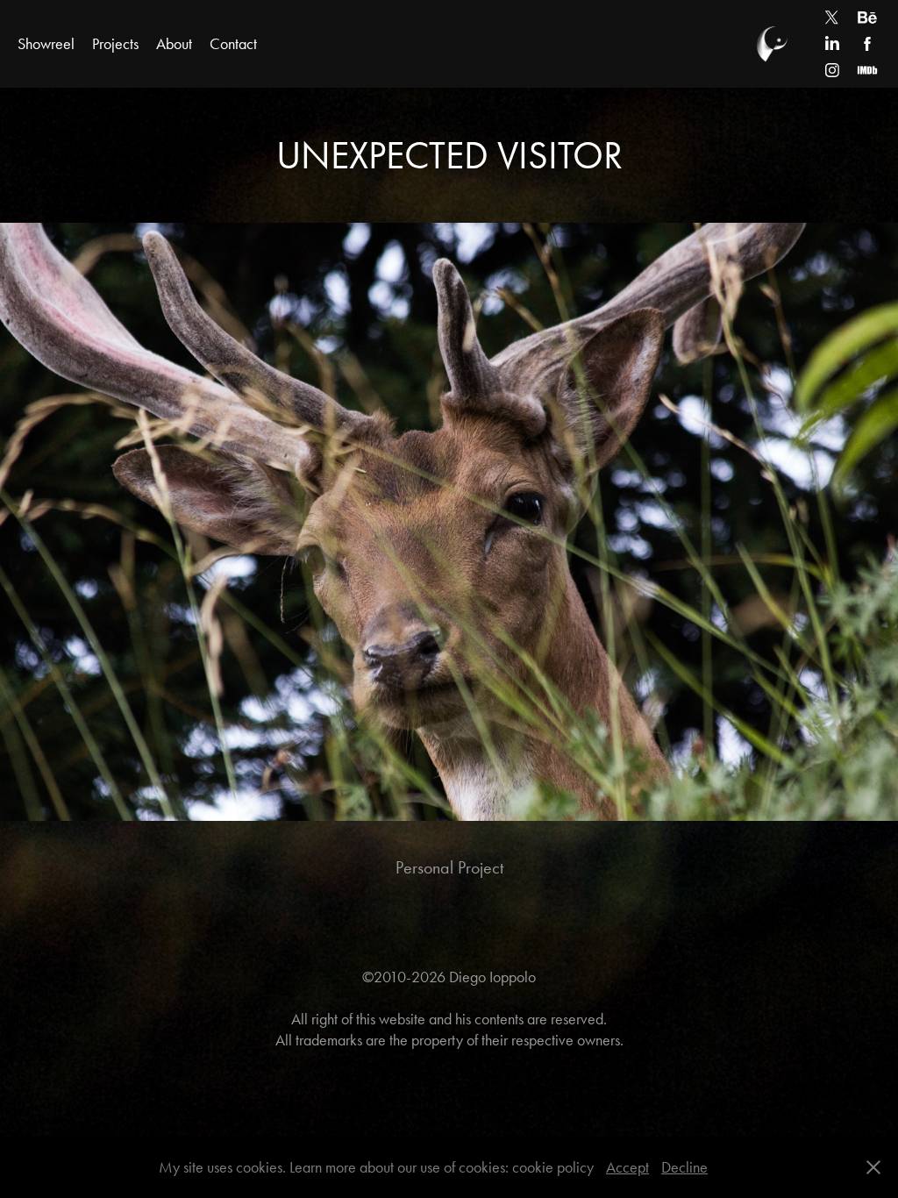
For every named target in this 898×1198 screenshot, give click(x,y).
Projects (115, 43)
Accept (627, 1167)
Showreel (46, 43)
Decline (684, 1167)
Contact (233, 43)
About (174, 43)
